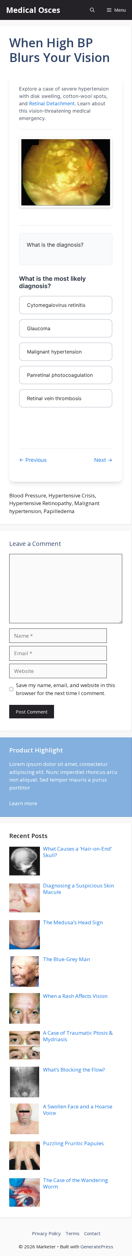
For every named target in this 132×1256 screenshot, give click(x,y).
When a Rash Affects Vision (75, 995)
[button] (92, 10)
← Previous (33, 460)
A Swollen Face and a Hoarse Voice (77, 1109)
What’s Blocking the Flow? (74, 1069)
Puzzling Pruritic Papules (73, 1143)
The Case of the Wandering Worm (75, 1183)
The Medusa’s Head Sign (73, 922)
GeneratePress (96, 1246)
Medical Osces (33, 10)
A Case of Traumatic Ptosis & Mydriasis (78, 1035)
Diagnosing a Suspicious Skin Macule (78, 888)
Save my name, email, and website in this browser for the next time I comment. (65, 689)
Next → (103, 460)
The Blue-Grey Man (66, 959)
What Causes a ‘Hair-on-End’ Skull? (77, 851)
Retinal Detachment (52, 103)
